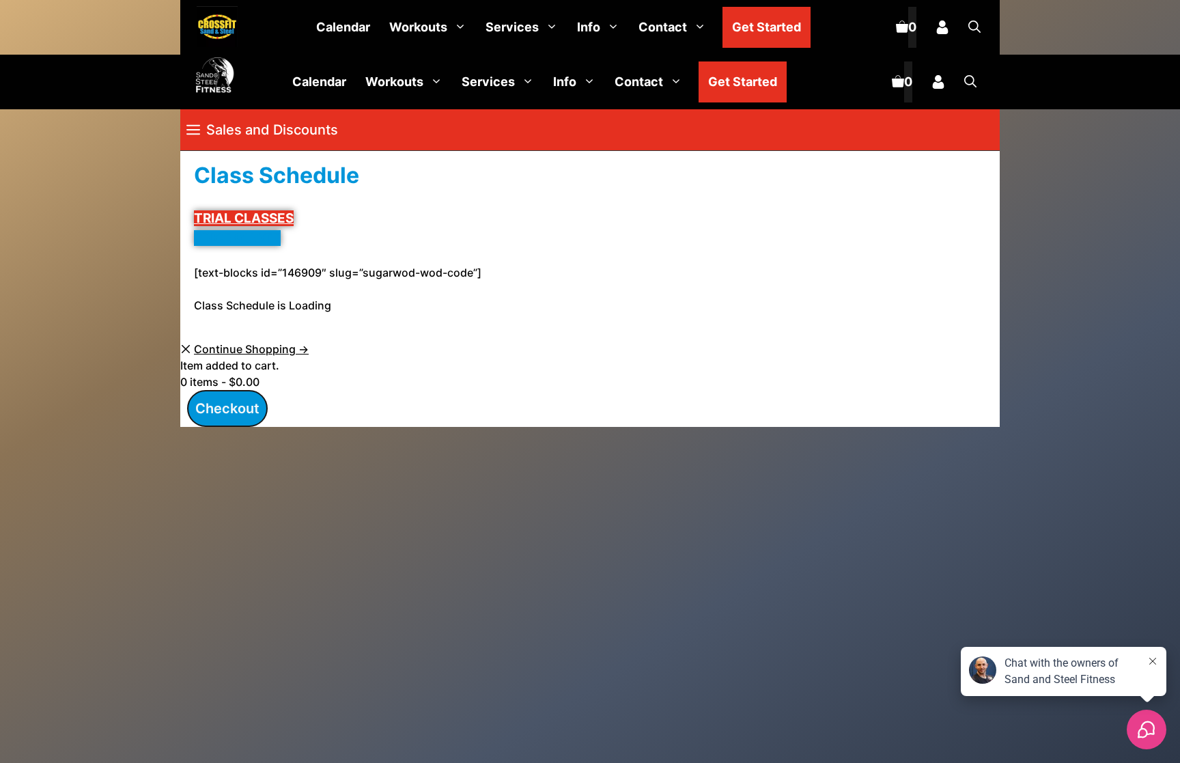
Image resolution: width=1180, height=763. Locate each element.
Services (512, 27)
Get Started (766, 27)
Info (588, 27)
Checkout (227, 408)
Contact (662, 27)
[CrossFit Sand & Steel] (214, 27)
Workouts (418, 27)
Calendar (343, 27)
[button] (974, 27)
